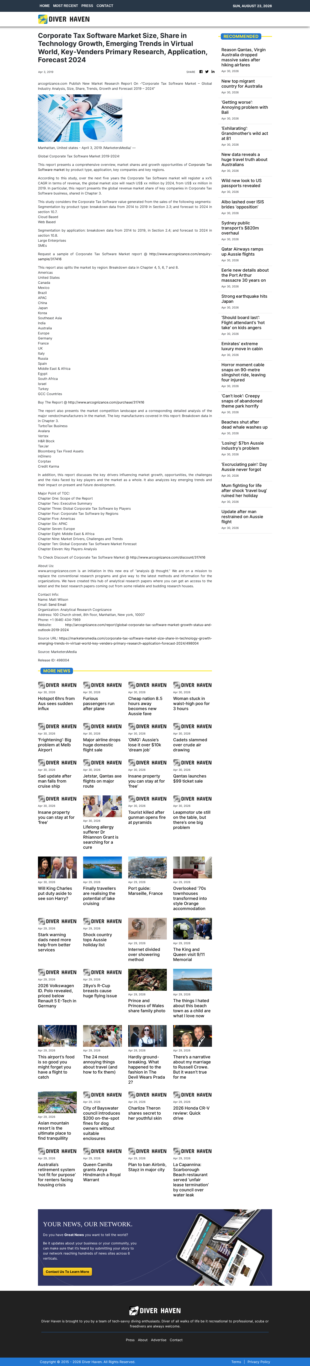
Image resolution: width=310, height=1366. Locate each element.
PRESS (87, 6)
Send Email (57, 604)
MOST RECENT (65, 6)
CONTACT (105, 6)
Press (130, 1340)
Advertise (158, 1340)
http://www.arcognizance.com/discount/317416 (167, 557)
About (143, 1340)
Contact (176, 1340)
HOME (45, 6)
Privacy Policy (259, 1362)
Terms (236, 1362)
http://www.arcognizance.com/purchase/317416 (106, 402)
